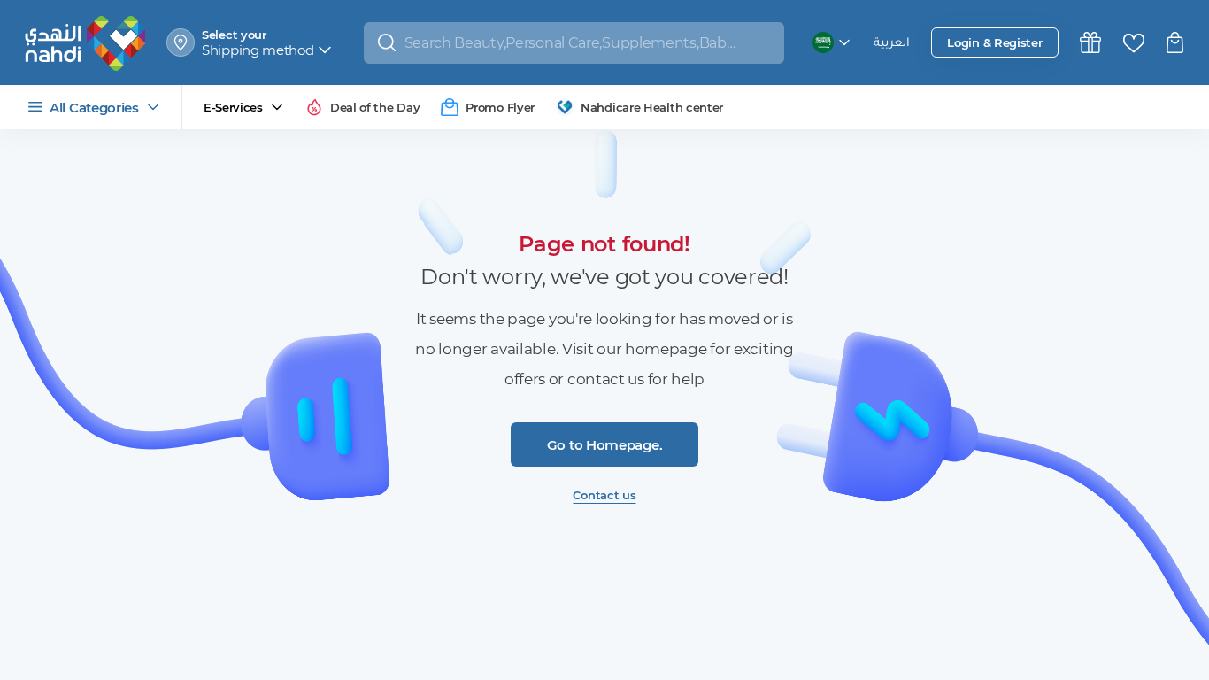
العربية (892, 43)
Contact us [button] (604, 495)
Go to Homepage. (605, 445)
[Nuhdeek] (1090, 42)
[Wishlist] (1133, 43)
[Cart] (1177, 42)
